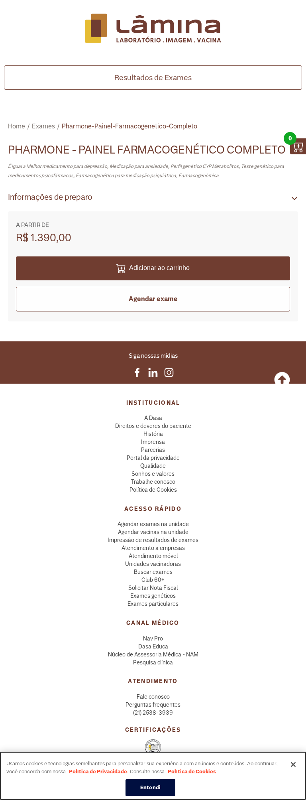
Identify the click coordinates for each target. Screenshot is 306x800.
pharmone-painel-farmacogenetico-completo (129, 126)
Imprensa (153, 442)
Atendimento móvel (153, 556)
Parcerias (153, 450)
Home (16, 126)
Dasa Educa (153, 646)
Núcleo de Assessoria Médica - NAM (153, 654)
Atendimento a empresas (153, 548)
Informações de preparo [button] (50, 197)
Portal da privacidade (153, 458)
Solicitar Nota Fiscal (153, 588)
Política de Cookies (153, 490)
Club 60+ (153, 580)
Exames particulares (153, 604)
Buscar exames (153, 572)
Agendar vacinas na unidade (153, 532)
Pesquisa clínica (153, 662)
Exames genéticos (153, 596)
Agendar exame (153, 299)
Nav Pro (153, 638)
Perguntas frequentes (153, 704)
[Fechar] (293, 764)
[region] (153, 776)
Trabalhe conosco (153, 482)
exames (43, 126)
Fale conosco (153, 697)
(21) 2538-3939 (153, 712)
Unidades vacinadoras (153, 564)
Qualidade (153, 466)
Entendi (150, 787)
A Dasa (153, 418)
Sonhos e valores (153, 474)
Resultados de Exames (153, 77)
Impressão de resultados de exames (153, 540)
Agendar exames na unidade (153, 524)
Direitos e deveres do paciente (153, 426)
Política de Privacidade (98, 771)
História (153, 434)
